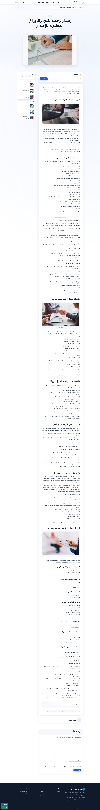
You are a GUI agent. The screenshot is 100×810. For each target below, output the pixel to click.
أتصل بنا (42, 793)
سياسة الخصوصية (41, 2)
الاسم (80, 754)
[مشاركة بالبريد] (22, 76)
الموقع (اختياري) (78, 760)
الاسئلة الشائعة (41, 795)
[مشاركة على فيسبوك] (32, 76)
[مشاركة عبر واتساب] (30, 76)
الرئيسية (58, 2)
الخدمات (47, 2)
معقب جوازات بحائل (25, 95)
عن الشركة (53, 2)
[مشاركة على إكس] (25, 76)
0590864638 (23, 791)
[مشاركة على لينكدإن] (27, 76)
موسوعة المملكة (64, 30)
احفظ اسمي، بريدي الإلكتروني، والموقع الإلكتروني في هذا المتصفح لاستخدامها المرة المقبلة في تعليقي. (60, 766)
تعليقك (79, 740)
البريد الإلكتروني (63, 754)
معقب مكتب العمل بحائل (25, 90)
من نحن (42, 797)
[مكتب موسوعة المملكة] (79, 2)
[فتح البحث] (23, 2)
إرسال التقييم (43, 78)
